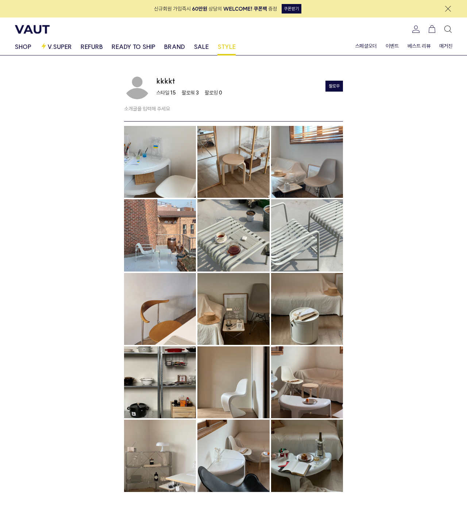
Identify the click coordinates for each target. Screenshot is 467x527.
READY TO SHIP (133, 46)
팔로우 (334, 86)
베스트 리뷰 (419, 46)
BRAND (174, 46)
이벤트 (392, 46)
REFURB (92, 46)
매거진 (445, 46)
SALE (201, 46)
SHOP (23, 46)
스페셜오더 (366, 46)
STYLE (226, 46)
